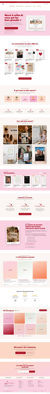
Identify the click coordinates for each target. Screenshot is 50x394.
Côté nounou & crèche (9, 30)
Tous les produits (21, 382)
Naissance (20, 386)
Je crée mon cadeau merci (20, 352)
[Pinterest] (8, 388)
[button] (24, 302)
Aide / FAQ (29, 382)
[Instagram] (5, 388)
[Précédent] (40, 173)
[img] (25, 292)
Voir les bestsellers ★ (30, 352)
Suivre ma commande (31, 386)
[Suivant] (42, 173)
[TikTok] (6, 388)
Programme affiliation (41, 386)
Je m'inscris (31, 371)
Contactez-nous (30, 383)
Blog (38, 383)
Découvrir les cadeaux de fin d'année (11, 28)
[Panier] (47, 4)
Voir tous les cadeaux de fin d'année (25, 78)
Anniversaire (20, 387)
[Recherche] (44, 4)
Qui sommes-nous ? (40, 382)
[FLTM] (3, 4)
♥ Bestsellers (20, 383)
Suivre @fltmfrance (43, 310)
